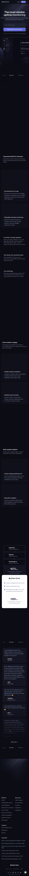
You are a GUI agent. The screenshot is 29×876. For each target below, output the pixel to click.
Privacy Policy (16, 868)
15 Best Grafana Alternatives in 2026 (10, 853)
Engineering (4, 830)
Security (3, 832)
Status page (4, 820)
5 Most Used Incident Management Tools (11, 858)
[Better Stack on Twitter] (15, 872)
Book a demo (23, 33)
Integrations (18, 807)
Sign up (23, 1)
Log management (5, 805)
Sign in (18, 1)
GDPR (22, 868)
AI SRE (3, 800)
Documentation (19, 802)
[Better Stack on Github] (17, 872)
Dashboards (18, 810)
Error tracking (4, 810)
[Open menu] (27, 2)
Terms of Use (8, 868)
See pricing (14, 547)
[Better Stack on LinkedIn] (13, 872)
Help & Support (19, 800)
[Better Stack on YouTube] (20, 872)
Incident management (6, 815)
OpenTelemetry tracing (6, 802)
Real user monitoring (6, 812)
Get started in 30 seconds (14, 29)
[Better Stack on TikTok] (10, 872)
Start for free (14, 793)
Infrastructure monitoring (7, 807)
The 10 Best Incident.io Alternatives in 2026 (12, 856)
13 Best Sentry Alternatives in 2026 (10, 850)
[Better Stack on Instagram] (8, 872)
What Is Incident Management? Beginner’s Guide (13, 840)
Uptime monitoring (5, 817)
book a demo (21, 797)
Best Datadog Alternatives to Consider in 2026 (12, 843)
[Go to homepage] (5, 2)
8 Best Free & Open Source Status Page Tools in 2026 (13, 847)
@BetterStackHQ (14, 650)
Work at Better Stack (6, 827)
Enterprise (17, 805)
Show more (14, 742)
